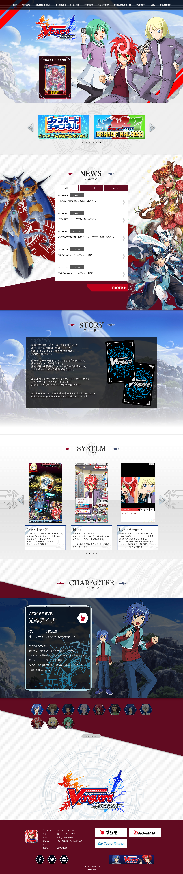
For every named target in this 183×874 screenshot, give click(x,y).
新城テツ (115, 709)
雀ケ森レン (99, 709)
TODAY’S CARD (67, 4)
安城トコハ (68, 723)
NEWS (26, 4)
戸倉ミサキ (83, 709)
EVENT (140, 4)
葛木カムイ (68, 709)
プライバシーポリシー (91, 867)
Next (152, 128)
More (107, 288)
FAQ (153, 4)
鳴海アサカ (130, 709)
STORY (88, 4)
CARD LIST (43, 4)
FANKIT (165, 4)
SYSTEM (103, 4)
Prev (31, 128)
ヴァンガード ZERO (56, 27)
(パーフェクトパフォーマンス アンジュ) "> (55, 79)
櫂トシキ (52, 709)
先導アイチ (37, 709)
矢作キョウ (146, 709)
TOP (14, 4)
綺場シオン (52, 723)
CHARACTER (122, 4)
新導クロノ (37, 723)
